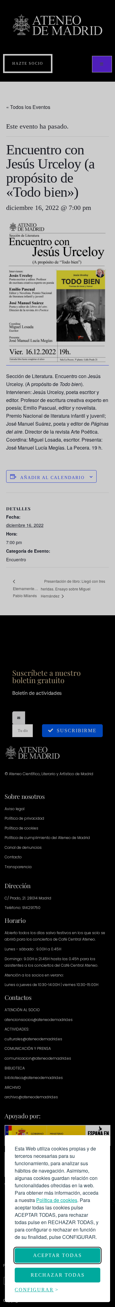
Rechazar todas (58, 1275)
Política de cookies (56, 1200)
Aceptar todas (57, 1255)
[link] (56, 1200)
